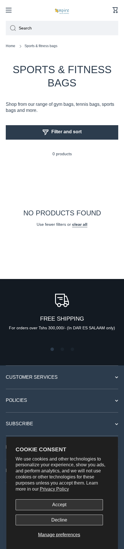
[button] (115, 10)
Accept (59, 504)
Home (10, 46)
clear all (79, 224)
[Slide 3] (72, 349)
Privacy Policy (54, 489)
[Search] (11, 28)
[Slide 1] (52, 349)
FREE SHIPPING (62, 318)
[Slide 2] (62, 349)
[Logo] (62, 10)
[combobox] (62, 28)
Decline (59, 519)
